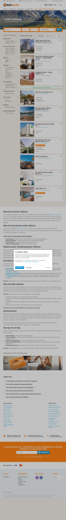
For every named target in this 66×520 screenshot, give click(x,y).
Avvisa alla (28, 267)
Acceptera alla (19, 267)
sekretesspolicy (28, 261)
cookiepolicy (36, 261)
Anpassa (48, 267)
